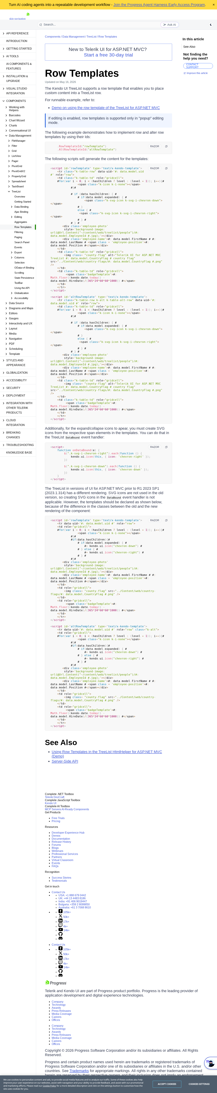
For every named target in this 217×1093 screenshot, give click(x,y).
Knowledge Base (19, 452)
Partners (57, 857)
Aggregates (20, 221)
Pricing (56, 821)
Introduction (16, 41)
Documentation (61, 838)
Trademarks (79, 1071)
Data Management (73, 36)
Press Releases (61, 1010)
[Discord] (60, 938)
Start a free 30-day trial (108, 55)
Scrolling (19, 272)
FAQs (55, 866)
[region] (108, 1084)
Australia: (74, 907)
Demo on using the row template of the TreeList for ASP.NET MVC (106, 108)
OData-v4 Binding (24, 267)
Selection (19, 262)
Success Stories (61, 877)
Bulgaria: (74, 904)
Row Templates (23, 227)
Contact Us (58, 892)
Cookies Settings (199, 1084)
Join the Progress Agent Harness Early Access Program (159, 5)
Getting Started (22, 201)
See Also (61, 742)
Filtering (18, 232)
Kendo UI (50, 803)
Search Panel (21, 242)
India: (72, 901)
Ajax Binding (21, 211)
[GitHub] (60, 935)
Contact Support (192, 66)
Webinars (57, 850)
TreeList (91, 36)
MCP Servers (53, 809)
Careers (56, 1016)
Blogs (55, 847)
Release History (61, 841)
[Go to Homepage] (27, 18)
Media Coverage (62, 1013)
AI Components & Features (19, 66)
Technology (59, 1004)
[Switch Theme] (211, 24)
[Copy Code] (166, 146)
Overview (19, 196)
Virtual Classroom (62, 860)
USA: (72, 895)
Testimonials (59, 880)
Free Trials (58, 818)
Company (57, 1001)
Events (18, 247)
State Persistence (24, 277)
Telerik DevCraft (54, 797)
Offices (56, 1020)
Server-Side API (65, 761)
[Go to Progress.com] (56, 984)
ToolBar (18, 282)
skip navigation (17, 18)
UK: (72, 898)
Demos (56, 835)
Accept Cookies (167, 1084)
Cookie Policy (49, 1085)
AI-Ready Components (75, 809)
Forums (56, 844)
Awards (56, 1007)
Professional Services (65, 854)
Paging (18, 237)
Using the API (21, 287)
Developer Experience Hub (68, 832)
